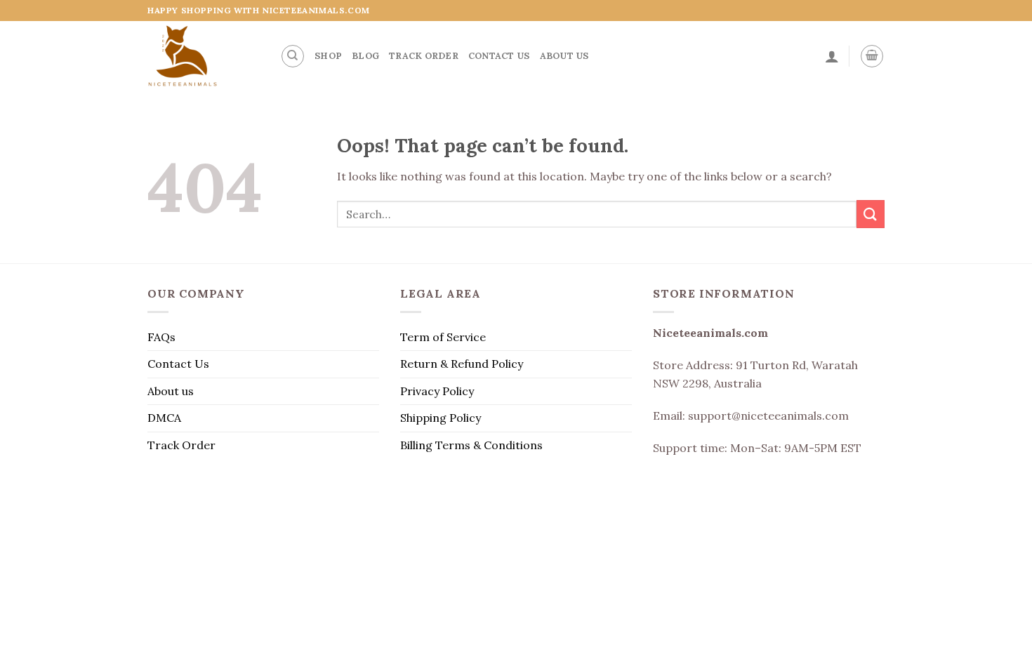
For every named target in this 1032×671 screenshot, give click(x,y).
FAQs (161, 337)
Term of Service (443, 337)
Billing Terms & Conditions (471, 445)
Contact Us (499, 56)
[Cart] (872, 56)
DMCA (164, 418)
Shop (328, 56)
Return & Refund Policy (461, 364)
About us (564, 56)
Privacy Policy (437, 391)
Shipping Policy (440, 418)
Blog (365, 56)
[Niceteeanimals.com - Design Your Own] (203, 56)
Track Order (423, 56)
